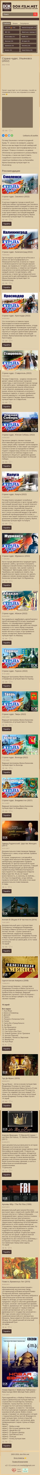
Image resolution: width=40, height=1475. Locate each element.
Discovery (26, 45)
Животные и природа (29, 32)
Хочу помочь (19, 1458)
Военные (9, 41)
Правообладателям (20, 1462)
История (26, 41)
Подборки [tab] (6, 23)
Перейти (6, 224)
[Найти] (35, 14)
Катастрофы (10, 36)
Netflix (25, 36)
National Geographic (29, 27)
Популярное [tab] (24, 23)
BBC (7, 32)
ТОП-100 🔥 (10, 27)
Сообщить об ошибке (30, 135)
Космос (8, 50)
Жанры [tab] (15, 23)
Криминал (9, 45)
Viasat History (27, 50)
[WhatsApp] (12, 135)
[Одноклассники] (6, 135)
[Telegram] (9, 135)
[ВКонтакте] (3, 135)
